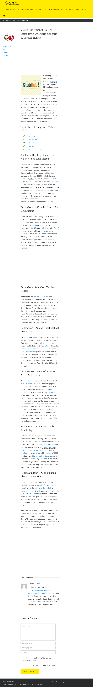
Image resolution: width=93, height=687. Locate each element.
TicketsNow (32, 140)
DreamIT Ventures (49, 447)
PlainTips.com (7, 20)
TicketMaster (33, 136)
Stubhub (53, 81)
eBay (50, 404)
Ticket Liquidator (35, 150)
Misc (14, 20)
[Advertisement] (40, 57)
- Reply (39, 583)
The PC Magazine (39, 450)
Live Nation (33, 225)
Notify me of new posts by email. (46, 665)
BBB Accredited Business (42, 456)
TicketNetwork (33, 143)
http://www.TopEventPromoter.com (42, 593)
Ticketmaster (48, 231)
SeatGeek (31, 146)
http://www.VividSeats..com (41, 590)
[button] (4, 15)
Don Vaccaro (49, 392)
